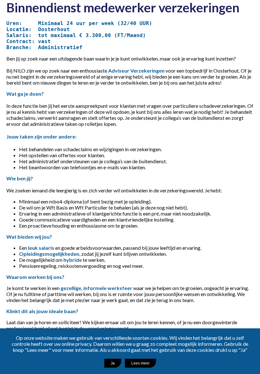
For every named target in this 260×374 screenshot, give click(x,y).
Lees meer (140, 363)
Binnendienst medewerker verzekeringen (122, 7)
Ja (113, 363)
